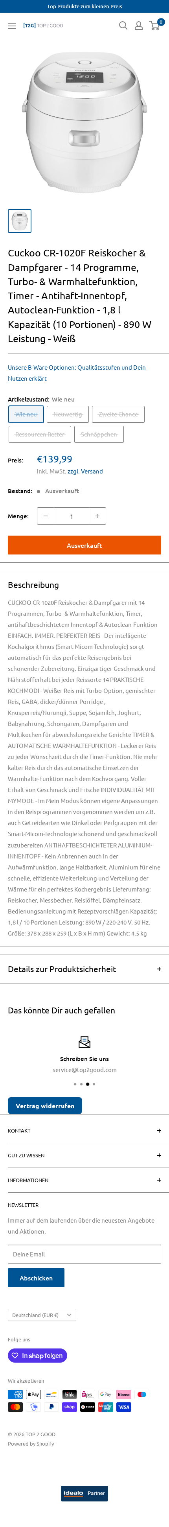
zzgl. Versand (85, 471)
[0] (155, 25)
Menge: (18, 516)
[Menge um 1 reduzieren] (45, 516)
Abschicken (36, 1277)
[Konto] (139, 25)
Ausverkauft (84, 545)
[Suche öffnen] (123, 25)
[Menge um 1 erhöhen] (97, 516)
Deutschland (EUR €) (35, 1314)
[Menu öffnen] (12, 26)
